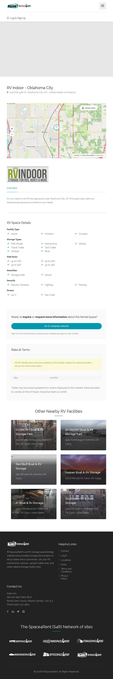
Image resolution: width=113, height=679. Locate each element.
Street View (90, 108)
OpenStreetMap (88, 155)
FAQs (63, 564)
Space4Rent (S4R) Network (54, 626)
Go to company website (56, 326)
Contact (65, 551)
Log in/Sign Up (18, 18)
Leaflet (76, 155)
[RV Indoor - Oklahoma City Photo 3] (28, 49)
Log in (64, 555)
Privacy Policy (64, 577)
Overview (12, 188)
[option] (85, 49)
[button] (12, 129)
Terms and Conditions (66, 570)
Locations (66, 560)
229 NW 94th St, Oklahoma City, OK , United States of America (42, 92)
